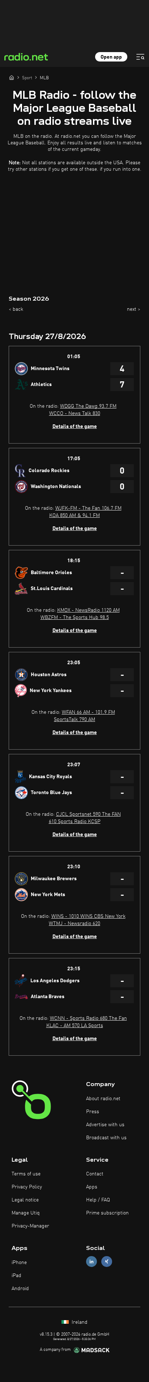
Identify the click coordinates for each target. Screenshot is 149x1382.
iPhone (19, 1262)
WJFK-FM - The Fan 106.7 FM (88, 508)
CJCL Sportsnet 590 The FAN (88, 814)
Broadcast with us (106, 1137)
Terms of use (26, 1174)
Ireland (79, 1322)
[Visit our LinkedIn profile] (91, 1262)
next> (133, 309)
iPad (16, 1275)
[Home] (11, 77)
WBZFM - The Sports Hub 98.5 (75, 617)
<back (16, 309)
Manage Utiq (26, 1213)
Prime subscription (107, 1213)
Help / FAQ (98, 1200)
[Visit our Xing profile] (107, 1262)
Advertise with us (105, 1124)
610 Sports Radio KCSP (75, 821)
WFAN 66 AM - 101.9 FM (88, 712)
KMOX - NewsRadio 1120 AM (88, 610)
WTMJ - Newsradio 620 (74, 923)
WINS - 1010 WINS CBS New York (88, 916)
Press (92, 1111)
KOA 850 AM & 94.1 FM (74, 515)
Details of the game (74, 426)
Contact (94, 1174)
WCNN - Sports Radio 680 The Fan (88, 1018)
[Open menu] (140, 56)
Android (20, 1288)
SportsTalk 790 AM (74, 719)
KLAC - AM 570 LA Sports (74, 1025)
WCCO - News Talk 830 (74, 413)
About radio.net (103, 1098)
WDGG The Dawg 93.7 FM (88, 406)
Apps (91, 1187)
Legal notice (25, 1200)
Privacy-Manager (30, 1226)
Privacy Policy (27, 1187)
